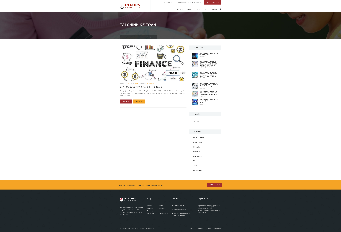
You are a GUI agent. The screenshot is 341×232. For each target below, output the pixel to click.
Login (194, 2)
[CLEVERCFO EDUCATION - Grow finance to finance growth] (130, 6)
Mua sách (161, 211)
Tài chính (196, 161)
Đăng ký (192, 228)
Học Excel (161, 208)
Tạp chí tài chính (163, 213)
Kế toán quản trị (197, 142)
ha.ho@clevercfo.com (183, 2)
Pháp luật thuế (197, 156)
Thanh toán (217, 228)
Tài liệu (195, 165)
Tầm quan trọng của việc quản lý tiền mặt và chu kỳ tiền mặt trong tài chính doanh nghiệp (209, 93)
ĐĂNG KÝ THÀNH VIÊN (212, 2)
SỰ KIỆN (198, 9)
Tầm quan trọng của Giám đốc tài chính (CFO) (209, 54)
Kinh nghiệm (197, 147)
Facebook (150, 208)
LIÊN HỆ (214, 9)
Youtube (161, 205)
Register (199, 2)
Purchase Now (215, 184)
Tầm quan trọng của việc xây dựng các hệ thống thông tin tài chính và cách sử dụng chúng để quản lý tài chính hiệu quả (208, 75)
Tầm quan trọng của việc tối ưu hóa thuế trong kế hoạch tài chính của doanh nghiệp (209, 84)
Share (138, 101)
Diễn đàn (149, 205)
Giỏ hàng (208, 228)
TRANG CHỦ (179, 9)
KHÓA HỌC (189, 9)
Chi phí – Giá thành (198, 137)
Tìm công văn (151, 211)
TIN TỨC (207, 9)
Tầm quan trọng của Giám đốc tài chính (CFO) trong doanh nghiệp (209, 101)
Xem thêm (126, 101)
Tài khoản (200, 228)
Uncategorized (197, 170)
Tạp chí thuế (150, 213)
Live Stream (196, 151)
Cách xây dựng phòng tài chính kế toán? (141, 87)
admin (136, 83)
